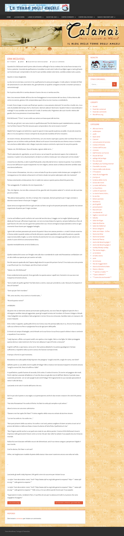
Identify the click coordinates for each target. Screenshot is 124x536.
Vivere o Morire (98, 269)
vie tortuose (97, 261)
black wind (96, 137)
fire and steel (97, 161)
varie (94, 258)
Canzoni (95, 139)
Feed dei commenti (99, 112)
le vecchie (96, 196)
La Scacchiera (19, 17)
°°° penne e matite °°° (100, 272)
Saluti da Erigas (98, 220)
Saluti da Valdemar (99, 226)
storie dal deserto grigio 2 (102, 245)
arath (94, 134)
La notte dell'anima (99, 185)
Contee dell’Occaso (86, 17)
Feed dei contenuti (99, 109)
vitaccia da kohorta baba (101, 266)
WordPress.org (98, 114)
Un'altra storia (98, 256)
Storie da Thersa (98, 239)
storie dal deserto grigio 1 (102, 242)
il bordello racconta (99, 166)
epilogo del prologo (99, 158)
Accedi (95, 106)
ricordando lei (97, 212)
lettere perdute (98, 199)
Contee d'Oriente (99, 145)
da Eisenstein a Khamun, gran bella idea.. (68, 503)
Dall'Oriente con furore (101, 153)
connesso (19, 518)
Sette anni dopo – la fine (101, 231)
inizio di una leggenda (100, 174)
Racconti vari (97, 210)
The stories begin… (99, 250)
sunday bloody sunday (100, 247)
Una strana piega (14, 503)
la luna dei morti (98, 183)
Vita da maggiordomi (100, 264)
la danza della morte (100, 180)
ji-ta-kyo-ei (96, 177)
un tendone (97, 253)
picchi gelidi (97, 204)
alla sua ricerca (98, 128)
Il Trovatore (97, 172)
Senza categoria (98, 229)
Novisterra (96, 202)
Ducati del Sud (51, 17)
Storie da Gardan (42, 62)
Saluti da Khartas (98, 223)
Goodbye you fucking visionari (103, 164)
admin (22, 62)
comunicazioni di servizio (101, 142)
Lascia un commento (58, 62)
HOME (9, 17)
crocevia (95, 150)
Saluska (95, 218)
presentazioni (97, 207)
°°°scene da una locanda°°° (102, 277)
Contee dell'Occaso (99, 147)
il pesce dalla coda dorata (101, 169)
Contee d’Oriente (67, 17)
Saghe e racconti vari (105, 17)
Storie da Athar (98, 234)
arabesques (97, 131)
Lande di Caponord (35, 17)
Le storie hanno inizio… (101, 193)
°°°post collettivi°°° (99, 274)
